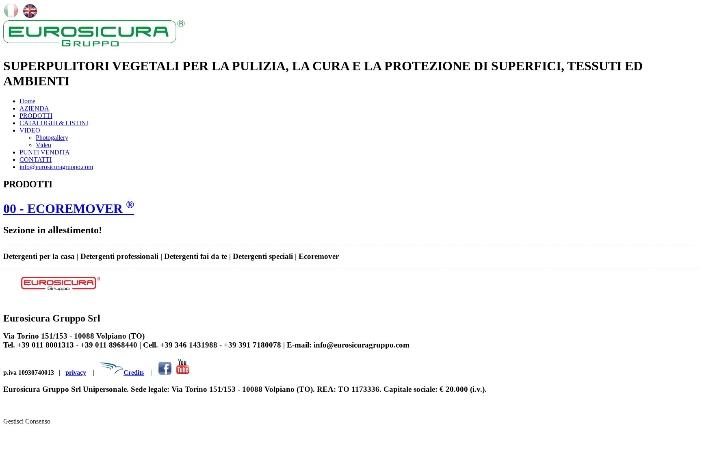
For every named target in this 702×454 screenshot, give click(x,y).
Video (43, 144)
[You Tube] (182, 372)
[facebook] (164, 372)
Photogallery (52, 137)
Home (27, 101)
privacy (75, 372)
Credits (134, 372)
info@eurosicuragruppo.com (56, 166)
